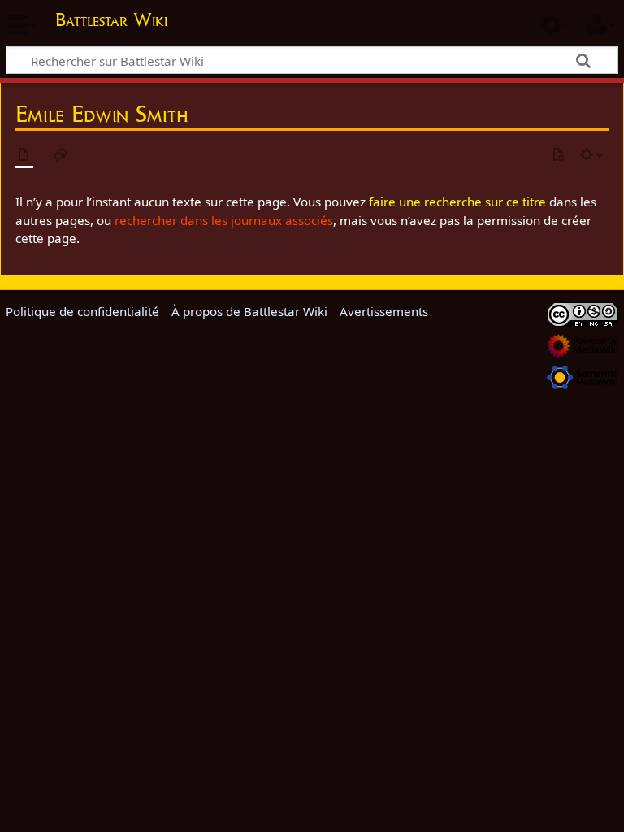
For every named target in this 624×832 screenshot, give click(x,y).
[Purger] (558, 155)
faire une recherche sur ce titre (457, 201)
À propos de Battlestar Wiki (249, 311)
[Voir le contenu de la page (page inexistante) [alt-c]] (24, 155)
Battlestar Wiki (111, 19)
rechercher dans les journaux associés (224, 220)
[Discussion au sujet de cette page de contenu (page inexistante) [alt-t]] (61, 155)
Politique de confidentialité (82, 311)
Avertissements (384, 311)
